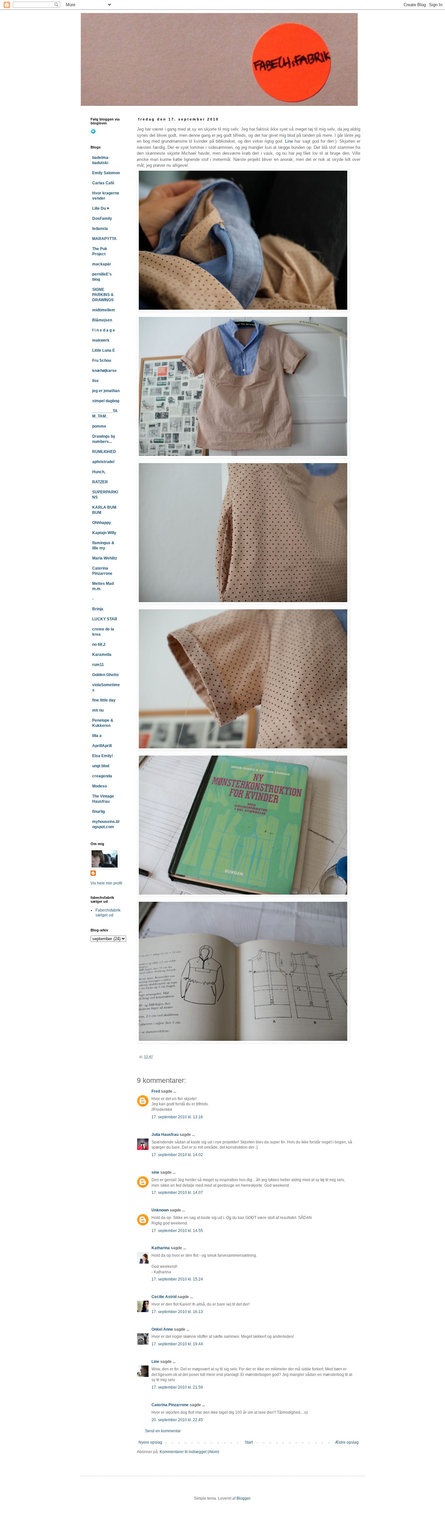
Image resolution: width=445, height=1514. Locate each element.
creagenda (102, 776)
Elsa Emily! (102, 756)
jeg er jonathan (106, 391)
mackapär (101, 264)
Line (289, 141)
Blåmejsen (102, 320)
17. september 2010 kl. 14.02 (177, 1155)
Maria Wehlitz (104, 558)
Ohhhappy (101, 522)
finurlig (98, 811)
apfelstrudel (103, 462)
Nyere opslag (150, 1442)
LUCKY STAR (104, 619)
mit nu (98, 710)
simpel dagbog (105, 401)
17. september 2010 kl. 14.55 (177, 1230)
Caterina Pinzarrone (170, 1405)
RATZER (100, 482)
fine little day (104, 700)
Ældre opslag (347, 1442)
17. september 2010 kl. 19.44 (177, 1344)
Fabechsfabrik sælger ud (108, 912)
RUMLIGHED (104, 451)
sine (155, 1172)
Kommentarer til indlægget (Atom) (189, 1452)
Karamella (101, 654)
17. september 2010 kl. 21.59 (177, 1387)
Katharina (160, 1248)
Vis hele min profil (106, 883)
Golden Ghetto (105, 674)
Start (249, 1442)
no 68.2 (99, 644)
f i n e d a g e (103, 330)
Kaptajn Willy (104, 533)
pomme (99, 426)
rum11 (98, 664)
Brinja (97, 609)
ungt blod (100, 766)
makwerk (100, 340)
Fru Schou (101, 360)
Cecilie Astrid (164, 1297)
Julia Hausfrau (165, 1134)
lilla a (97, 735)
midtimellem (103, 310)
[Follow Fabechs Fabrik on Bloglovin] (93, 132)
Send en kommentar (163, 1431)
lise (95, 380)
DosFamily (102, 218)
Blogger (243, 1498)
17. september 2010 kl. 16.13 (177, 1311)
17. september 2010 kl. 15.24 (177, 1279)
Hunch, (98, 472)
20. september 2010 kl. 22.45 (177, 1420)
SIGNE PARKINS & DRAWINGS (103, 294)
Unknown (160, 1210)
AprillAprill (102, 745)
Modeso (99, 786)
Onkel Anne (162, 1329)
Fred (155, 1091)
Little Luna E (103, 350)
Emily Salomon (106, 173)
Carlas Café (103, 183)
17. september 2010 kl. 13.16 (177, 1117)
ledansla (100, 228)
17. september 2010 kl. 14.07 (177, 1192)
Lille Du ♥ (100, 208)
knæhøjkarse (104, 370)
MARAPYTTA (104, 238)
